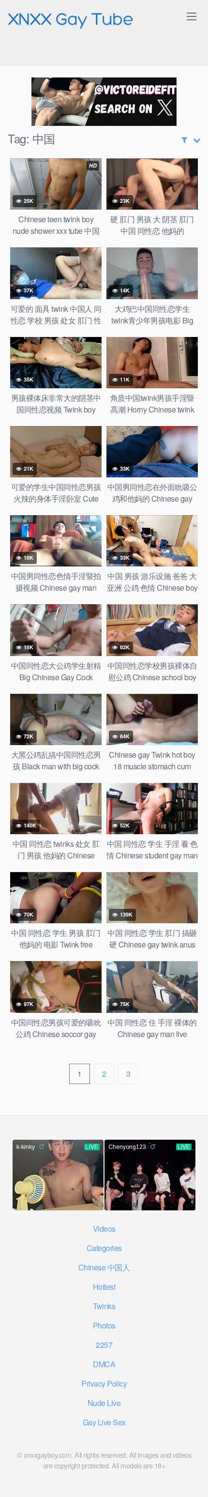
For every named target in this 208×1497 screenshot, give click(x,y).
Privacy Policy (104, 1383)
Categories (104, 1247)
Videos (104, 1228)
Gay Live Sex (104, 1422)
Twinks (104, 1306)
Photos (104, 1325)
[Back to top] (191, 1475)
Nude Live (104, 1402)
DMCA (104, 1364)
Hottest (104, 1286)
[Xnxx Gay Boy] (71, 19)
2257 (104, 1344)
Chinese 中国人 (104, 1267)
